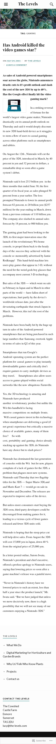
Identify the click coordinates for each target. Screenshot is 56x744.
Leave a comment (16, 65)
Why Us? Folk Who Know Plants (25, 664)
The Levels (28, 3)
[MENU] (6, 4)
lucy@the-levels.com (15, 725)
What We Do (14, 645)
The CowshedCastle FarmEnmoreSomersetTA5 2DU (11, 714)
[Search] (48, 4)
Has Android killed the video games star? (24, 47)
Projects (11, 671)
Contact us (13, 679)
